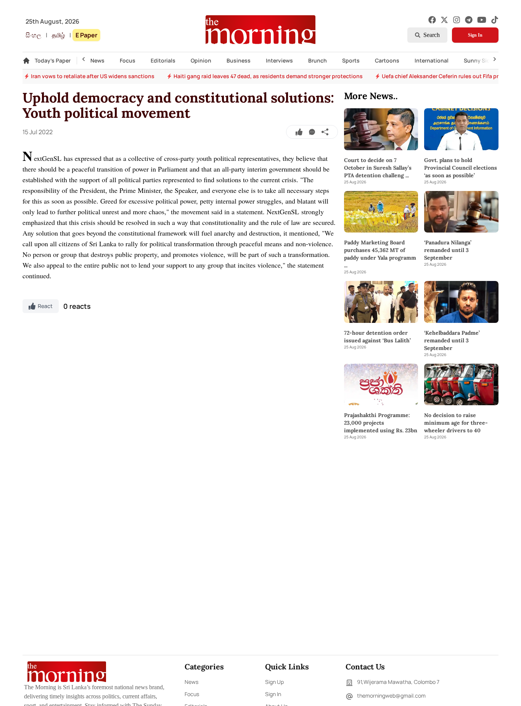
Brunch (317, 60)
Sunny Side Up (483, 60)
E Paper (86, 35)
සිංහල (33, 35)
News (97, 60)
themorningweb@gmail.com (391, 695)
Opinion (201, 60)
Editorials (163, 60)
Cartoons (387, 60)
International (432, 60)
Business (239, 60)
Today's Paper (53, 60)
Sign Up (274, 681)
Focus (127, 60)
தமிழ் (58, 35)
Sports (351, 60)
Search (431, 35)
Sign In (475, 35)
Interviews (279, 60)
